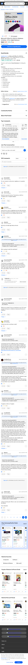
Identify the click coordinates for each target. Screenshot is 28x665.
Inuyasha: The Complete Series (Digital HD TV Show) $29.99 (18, 583)
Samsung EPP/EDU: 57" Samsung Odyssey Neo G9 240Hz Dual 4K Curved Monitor (6, 537)
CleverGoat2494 (8, 260)
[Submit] (2, 162)
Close (18, 662)
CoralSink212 (8, 124)
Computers (6, 559)
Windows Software (8, 563)
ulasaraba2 (6, 321)
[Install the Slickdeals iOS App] (14, 636)
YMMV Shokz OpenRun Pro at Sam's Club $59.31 (6, 583)
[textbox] (12, 150)
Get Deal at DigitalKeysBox (14, 46)
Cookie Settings (9, 662)
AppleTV (15, 589)
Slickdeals (3, 9)
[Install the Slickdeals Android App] (14, 633)
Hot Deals (11, 9)
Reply (8, 185)
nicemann (6, 207)
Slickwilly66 (7, 177)
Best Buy (15, 617)
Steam (3, 617)
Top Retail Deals (15, 6)
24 (15, 619)
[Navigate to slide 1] (14, 32)
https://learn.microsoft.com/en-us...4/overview (11, 350)
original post (12, 98)
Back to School (7, 6)
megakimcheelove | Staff (22, 91)
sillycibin (6, 222)
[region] (14, 659)
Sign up (5, 166)
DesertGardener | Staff (22, 104)
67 (15, 546)
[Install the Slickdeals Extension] (14, 629)
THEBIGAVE (7, 278)
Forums (7, 9)
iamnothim (6, 236)
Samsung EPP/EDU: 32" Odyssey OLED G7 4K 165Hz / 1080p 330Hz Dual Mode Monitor (18, 537)
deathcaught (7, 491)
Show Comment (23, 281)
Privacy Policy (4, 658)
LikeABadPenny (7, 359)
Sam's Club (4, 589)
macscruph (6, 191)
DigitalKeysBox (4, 56)
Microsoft (18, 563)
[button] (6, 36)
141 (4, 36)
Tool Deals (22, 6)
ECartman (6, 390)
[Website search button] (23, 3)
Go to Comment (5, 138)
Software (15, 559)
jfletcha (5, 452)
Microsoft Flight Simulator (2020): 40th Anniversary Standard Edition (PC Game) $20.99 (6, 611)
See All (24, 523)
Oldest (17, 158)
